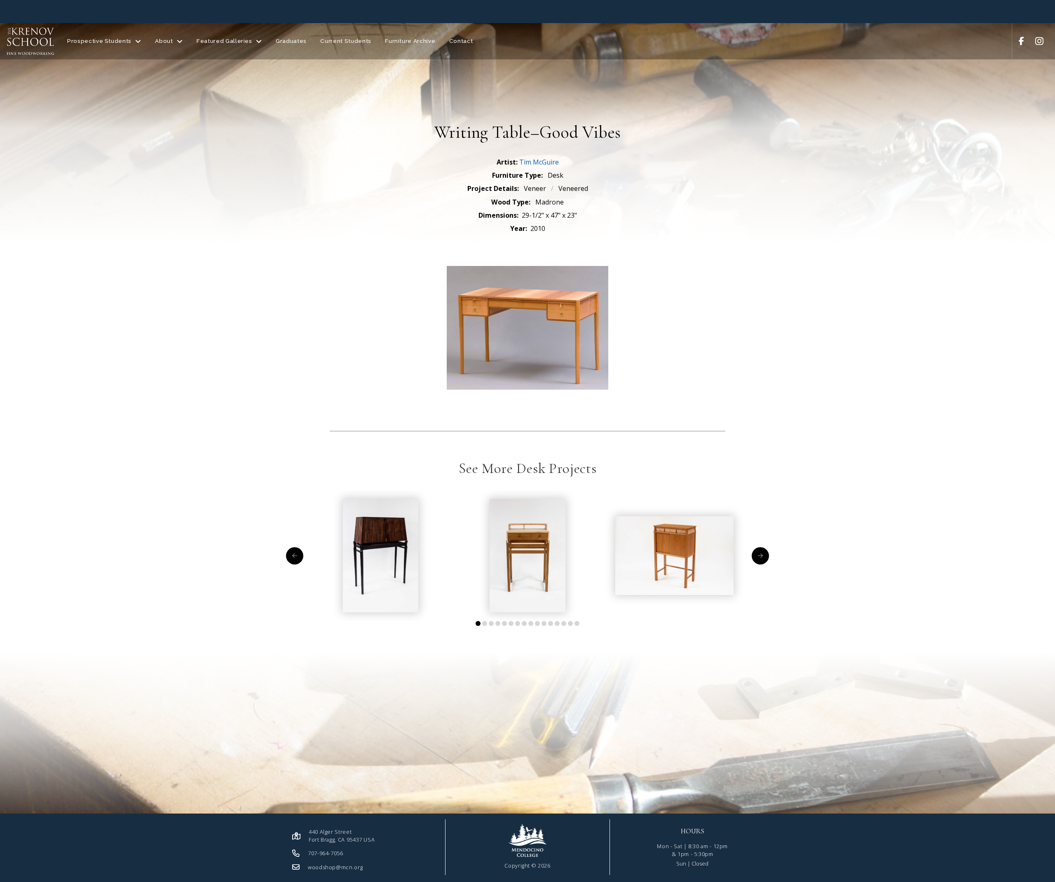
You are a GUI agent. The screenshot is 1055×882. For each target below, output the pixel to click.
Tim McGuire (539, 162)
